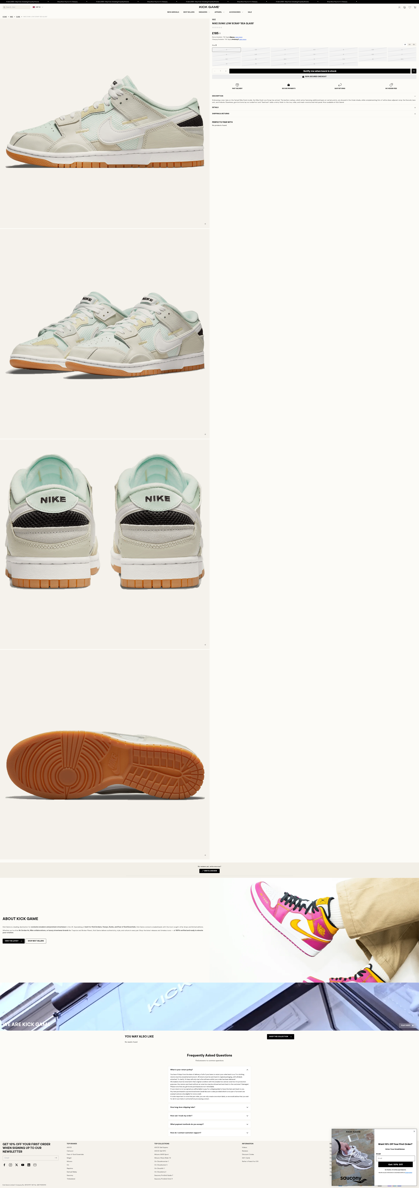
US (409, 44)
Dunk (18, 16)
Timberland (71, 1179)
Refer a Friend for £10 (250, 1161)
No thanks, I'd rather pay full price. (395, 1169)
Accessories (234, 12)
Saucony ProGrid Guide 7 (163, 1175)
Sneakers (203, 12)
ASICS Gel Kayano (161, 1147)
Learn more (238, 37)
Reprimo (70, 1168)
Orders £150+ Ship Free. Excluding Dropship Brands (24, 2)
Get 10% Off (395, 1164)
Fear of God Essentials (75, 1154)
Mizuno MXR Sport (161, 1154)
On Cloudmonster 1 (161, 1161)
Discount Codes (248, 1154)
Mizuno (69, 1161)
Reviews (245, 1151)
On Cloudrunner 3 (160, 1165)
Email (378, 1154)
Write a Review (212, 871)
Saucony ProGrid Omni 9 (163, 1179)
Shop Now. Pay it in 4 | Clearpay (69, 2)
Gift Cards (246, 1158)
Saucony (70, 1175)
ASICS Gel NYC (160, 1151)
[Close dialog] (414, 1131)
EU (414, 44)
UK (405, 44)
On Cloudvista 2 (160, 1172)
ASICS (69, 1147)
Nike (11, 16)
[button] (204, 12)
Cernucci (70, 1151)
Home (5, 16)
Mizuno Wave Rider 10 (162, 1158)
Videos (244, 1147)
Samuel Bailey (72, 1172)
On (68, 1165)
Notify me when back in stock (319, 71)
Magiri (69, 1158)
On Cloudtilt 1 (159, 1168)
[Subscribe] (55, 1157)
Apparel (218, 12)
